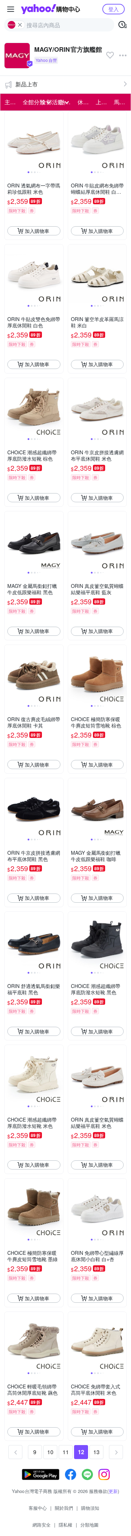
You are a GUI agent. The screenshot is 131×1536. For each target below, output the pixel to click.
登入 (113, 9)
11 (66, 1452)
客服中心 (38, 1508)
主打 (10, 102)
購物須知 (90, 1508)
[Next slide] (58, 140)
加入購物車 (37, 230)
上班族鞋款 (103, 102)
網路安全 (41, 1524)
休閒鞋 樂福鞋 (85, 102)
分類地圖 (89, 1524)
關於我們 (64, 1508)
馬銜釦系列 (121, 102)
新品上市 (26, 84)
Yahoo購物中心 (50, 9)
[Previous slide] (9, 140)
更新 (113, 1491)
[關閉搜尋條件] (20, 25)
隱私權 (65, 1524)
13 (96, 1452)
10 (50, 1452)
